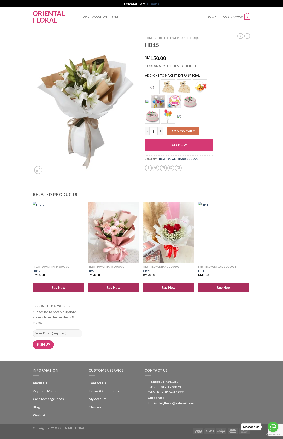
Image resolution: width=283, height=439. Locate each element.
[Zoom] (38, 170)
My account (98, 399)
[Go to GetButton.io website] (273, 434)
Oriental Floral (49, 16)
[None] (152, 87)
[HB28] (168, 232)
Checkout (96, 407)
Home (84, 16)
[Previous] (33, 250)
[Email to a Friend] (163, 168)
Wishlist (39, 415)
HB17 (36, 271)
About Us (40, 383)
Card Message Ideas (48, 399)
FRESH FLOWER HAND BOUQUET (180, 38)
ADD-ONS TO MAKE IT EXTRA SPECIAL (172, 75)
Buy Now (179, 145)
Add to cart (183, 131)
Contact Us (97, 383)
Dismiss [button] (153, 4)
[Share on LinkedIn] (178, 168)
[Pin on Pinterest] (170, 168)
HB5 (91, 271)
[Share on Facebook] (148, 168)
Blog (36, 407)
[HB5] (113, 232)
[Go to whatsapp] (273, 427)
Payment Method (46, 391)
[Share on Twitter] (155, 168)
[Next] (249, 250)
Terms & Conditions (104, 391)
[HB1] (223, 232)
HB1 (201, 271)
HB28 (146, 271)
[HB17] (58, 232)
